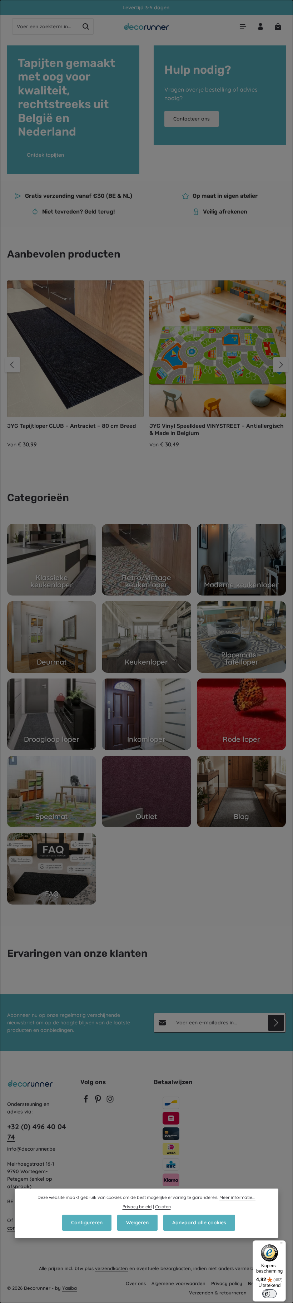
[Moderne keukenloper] (241, 560)
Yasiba (69, 1288)
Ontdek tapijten (45, 155)
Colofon (163, 1206)
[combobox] (45, 26)
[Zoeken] (86, 26)
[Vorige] (12, 364)
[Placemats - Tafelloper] (241, 637)
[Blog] (241, 791)
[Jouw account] (260, 27)
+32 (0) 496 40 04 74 (36, 1132)
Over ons (136, 1283)
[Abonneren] (276, 1023)
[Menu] (243, 27)
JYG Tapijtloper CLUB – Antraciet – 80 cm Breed (71, 426)
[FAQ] (51, 869)
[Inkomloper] (146, 714)
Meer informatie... (237, 1197)
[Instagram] (110, 1101)
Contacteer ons (191, 119)
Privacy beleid (137, 1206)
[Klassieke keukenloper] (51, 560)
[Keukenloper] (146, 637)
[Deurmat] (51, 637)
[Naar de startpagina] (147, 26)
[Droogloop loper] (51, 714)
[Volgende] (280, 364)
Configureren (87, 1222)
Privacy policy (226, 1283)
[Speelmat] (51, 791)
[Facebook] (86, 1101)
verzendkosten (111, 1268)
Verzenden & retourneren (218, 1292)
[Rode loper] (241, 714)
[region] (146, 365)
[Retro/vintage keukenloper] (146, 560)
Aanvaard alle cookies (199, 1222)
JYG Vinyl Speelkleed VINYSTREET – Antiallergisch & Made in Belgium (216, 429)
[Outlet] (146, 791)
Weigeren (137, 1222)
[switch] (269, 1293)
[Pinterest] (98, 1101)
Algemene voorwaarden (178, 1283)
